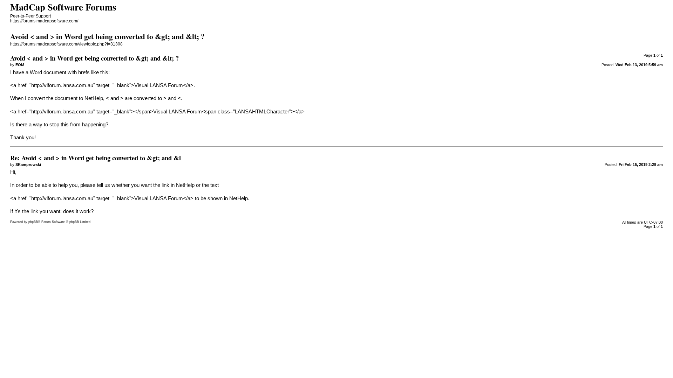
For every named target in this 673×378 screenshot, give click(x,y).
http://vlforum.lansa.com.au (62, 85)
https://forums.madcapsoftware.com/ (44, 21)
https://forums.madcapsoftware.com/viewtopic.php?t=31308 (66, 44)
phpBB (33, 222)
